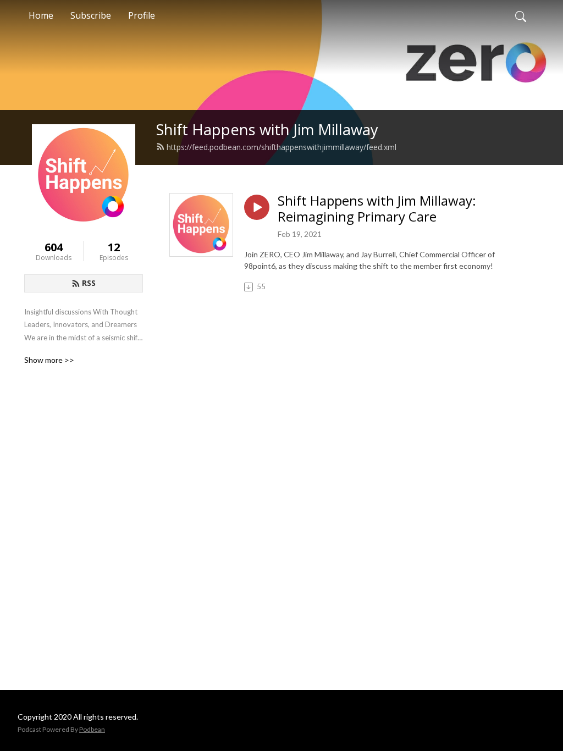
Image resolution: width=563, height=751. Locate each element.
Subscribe (90, 15)
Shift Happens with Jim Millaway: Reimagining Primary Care (377, 209)
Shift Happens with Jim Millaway (267, 129)
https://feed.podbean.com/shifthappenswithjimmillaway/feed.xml (281, 147)
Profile (141, 15)
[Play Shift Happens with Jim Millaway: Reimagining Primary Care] (256, 207)
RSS (89, 283)
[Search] (521, 15)
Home (41, 15)
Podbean (92, 729)
